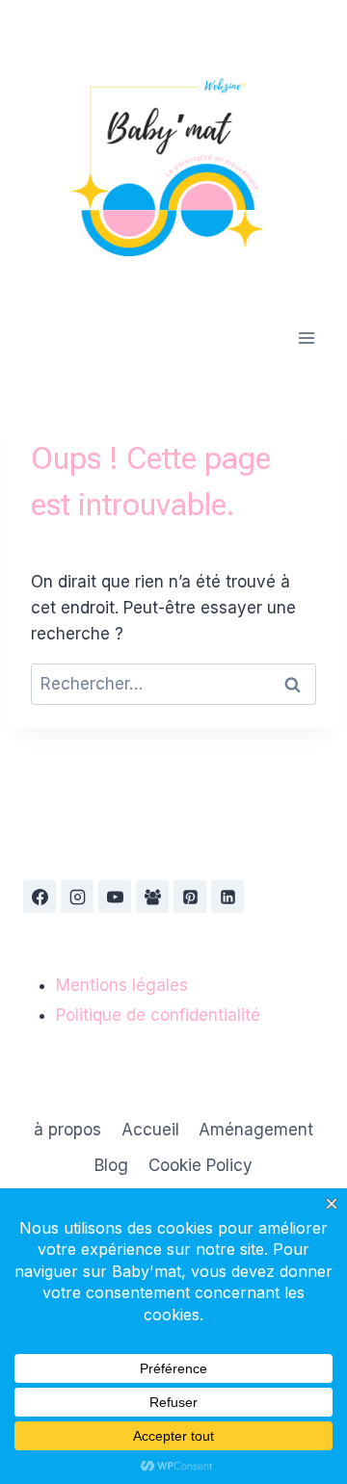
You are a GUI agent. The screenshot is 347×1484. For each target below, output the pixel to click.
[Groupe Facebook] (152, 896)
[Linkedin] (227, 896)
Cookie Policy (200, 1165)
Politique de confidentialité (158, 1015)
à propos (67, 1129)
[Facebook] (39, 896)
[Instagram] (77, 896)
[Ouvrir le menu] (306, 337)
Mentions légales (122, 985)
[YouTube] (114, 896)
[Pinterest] (190, 896)
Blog (111, 1165)
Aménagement (256, 1129)
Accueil (150, 1129)
